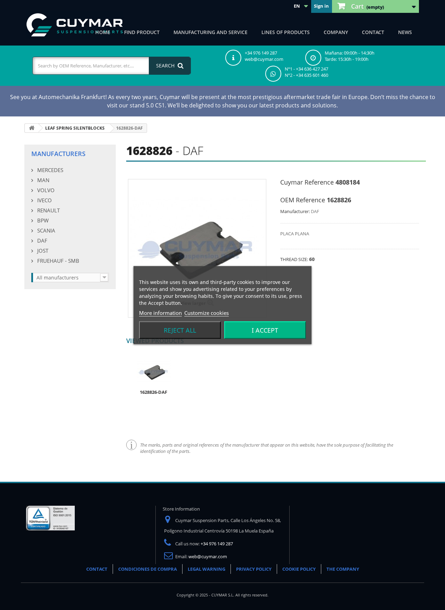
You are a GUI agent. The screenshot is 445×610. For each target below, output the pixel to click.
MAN (42, 180)
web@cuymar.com (207, 556)
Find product (142, 32)
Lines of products (285, 32)
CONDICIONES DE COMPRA (147, 569)
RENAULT (48, 210)
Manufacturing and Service (210, 32)
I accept (265, 330)
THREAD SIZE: (294, 259)
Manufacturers (58, 153)
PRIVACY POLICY (254, 569)
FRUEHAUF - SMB (57, 260)
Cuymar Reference (307, 182)
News (405, 32)
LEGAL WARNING (206, 569)
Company (336, 32)
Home (102, 32)
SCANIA (45, 230)
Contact (373, 32)
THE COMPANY (342, 569)
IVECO (44, 200)
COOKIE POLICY (299, 569)
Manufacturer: (295, 211)
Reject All (180, 330)
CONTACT (96, 569)
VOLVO (45, 190)
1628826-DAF (153, 392)
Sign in (321, 6)
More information (160, 312)
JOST (42, 250)
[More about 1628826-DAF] (154, 371)
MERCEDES (49, 169)
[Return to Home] (31, 128)
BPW (42, 220)
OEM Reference (302, 200)
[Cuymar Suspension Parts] (74, 25)
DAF (41, 240)
